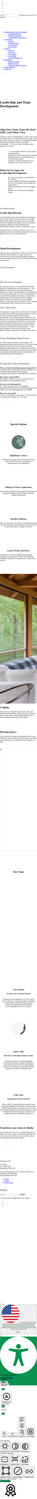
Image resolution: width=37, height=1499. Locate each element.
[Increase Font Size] (3, 1381)
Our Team (13, 1250)
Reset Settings (5, 1481)
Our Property (11, 1228)
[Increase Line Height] (3, 1406)
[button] (1, 1335)
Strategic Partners (18, 1266)
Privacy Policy (9, 1183)
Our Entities (14, 1256)
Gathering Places (17, 1235)
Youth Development (18, 1219)
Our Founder (15, 1253)
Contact (6, 1179)
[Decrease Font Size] (3, 1389)
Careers (6, 1181)
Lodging (12, 1232)
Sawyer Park (14, 1241)
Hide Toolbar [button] (4, 1384)
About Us (9, 1244)
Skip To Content (5, 1479)
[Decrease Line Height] (3, 1414)
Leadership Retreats (19, 1216)
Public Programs (13, 1275)
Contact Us (10, 1278)
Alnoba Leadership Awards (22, 1272)
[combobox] (18, 1319)
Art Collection (15, 1238)
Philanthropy (11, 1262)
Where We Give (16, 1269)
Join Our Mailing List (19, 1259)
